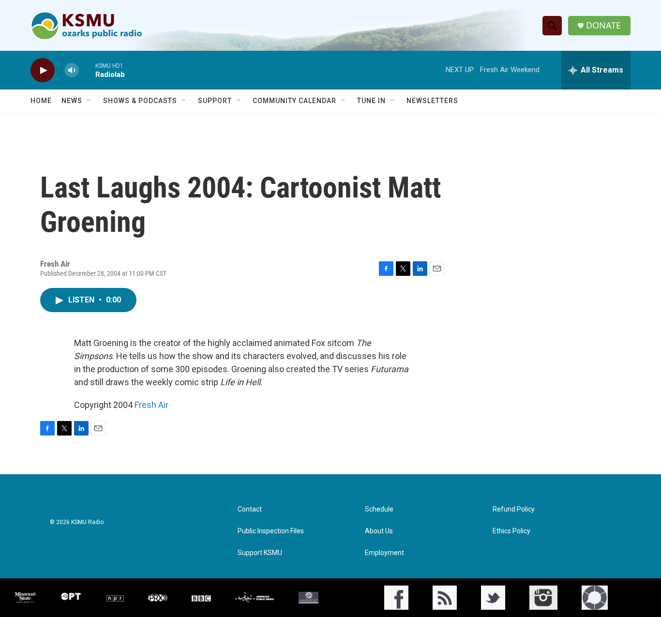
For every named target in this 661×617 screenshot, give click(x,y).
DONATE (603, 25)
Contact (250, 509)
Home (41, 101)
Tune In (371, 101)
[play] (42, 70)
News (71, 101)
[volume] (71, 70)
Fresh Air (151, 405)
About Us (379, 531)
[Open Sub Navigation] (89, 101)
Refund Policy (514, 509)
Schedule (379, 509)
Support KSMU (260, 553)
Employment (384, 553)
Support (215, 101)
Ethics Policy (511, 531)
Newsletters (432, 101)
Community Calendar (294, 101)
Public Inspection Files (271, 531)
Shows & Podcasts (140, 101)
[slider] (87, 70)
